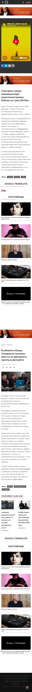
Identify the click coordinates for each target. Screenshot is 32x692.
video (23, 177)
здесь (20, 479)
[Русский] (5, 190)
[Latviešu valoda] (2, 190)
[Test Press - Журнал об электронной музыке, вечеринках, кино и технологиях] (11, 2)
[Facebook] (2, 65)
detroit (10, 486)
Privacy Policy (16, 686)
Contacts (27, 689)
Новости (9, 345)
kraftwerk (6, 489)
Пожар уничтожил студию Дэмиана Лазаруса (15, 239)
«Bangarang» (22, 129)
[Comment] (9, 65)
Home (3, 345)
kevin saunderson (20, 486)
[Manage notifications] (27, 687)
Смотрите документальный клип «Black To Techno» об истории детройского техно (8, 520)
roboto (10, 177)
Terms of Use (6, 686)
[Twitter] (6, 65)
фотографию (25, 469)
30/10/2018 (21, 528)
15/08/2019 (4, 530)
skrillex (17, 177)
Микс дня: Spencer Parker (9, 259)
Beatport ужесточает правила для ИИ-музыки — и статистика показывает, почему (15, 302)
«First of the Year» (15, 132)
